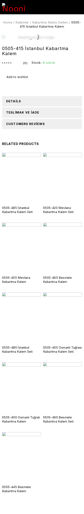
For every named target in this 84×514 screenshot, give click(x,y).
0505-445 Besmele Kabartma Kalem (16, 489)
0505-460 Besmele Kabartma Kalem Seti (58, 419)
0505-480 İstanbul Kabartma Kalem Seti (17, 349)
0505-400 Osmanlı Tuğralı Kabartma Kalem (21, 419)
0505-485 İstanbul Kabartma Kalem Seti (17, 210)
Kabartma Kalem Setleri (50, 22)
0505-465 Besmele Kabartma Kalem (57, 280)
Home (7, 22)
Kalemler (22, 22)
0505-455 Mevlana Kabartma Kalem (16, 280)
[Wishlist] (15, 77)
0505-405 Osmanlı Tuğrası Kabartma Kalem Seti (62, 349)
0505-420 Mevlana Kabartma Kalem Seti (58, 210)
